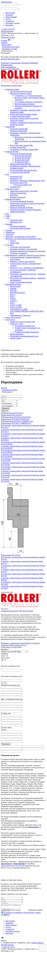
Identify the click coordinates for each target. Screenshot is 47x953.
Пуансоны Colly (16, 220)
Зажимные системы (13, 284)
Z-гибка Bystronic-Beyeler (20, 172)
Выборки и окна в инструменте (22, 261)
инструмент (34, 827)
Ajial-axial (9, 234)
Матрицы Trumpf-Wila (18, 131)
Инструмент (10, 13)
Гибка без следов (12, 189)
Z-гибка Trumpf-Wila (18, 147)
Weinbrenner (10, 232)
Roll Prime (14, 195)
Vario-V (13, 241)
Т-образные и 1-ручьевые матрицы (28, 96)
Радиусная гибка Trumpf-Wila (21, 145)
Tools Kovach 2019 (26, 611)
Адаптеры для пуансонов (20, 247)
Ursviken (8, 230)
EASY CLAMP (16, 307)
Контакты (9, 25)
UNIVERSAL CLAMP (18, 309)
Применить (5, 408)
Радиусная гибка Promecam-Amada (23, 114)
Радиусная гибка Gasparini (20, 228)
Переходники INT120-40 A (11, 415)
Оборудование (11, 17)
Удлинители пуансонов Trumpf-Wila (24, 149)
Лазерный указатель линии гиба (22, 322)
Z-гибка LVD (15, 187)
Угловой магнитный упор (25, 326)
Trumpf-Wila (10, 127)
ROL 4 (12, 295)
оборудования (19, 864)
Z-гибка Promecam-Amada (20, 116)
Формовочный (6, 65)
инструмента (6, 864)
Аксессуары (10, 320)
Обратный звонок (8, 37)
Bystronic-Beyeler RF (22, 158)
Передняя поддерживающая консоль (24, 336)
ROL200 (13, 290)
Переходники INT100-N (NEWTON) (15, 419)
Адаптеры (9, 245)
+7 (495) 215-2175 (8, 29)
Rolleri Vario (14, 243)
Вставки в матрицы (17, 197)
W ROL (13, 299)
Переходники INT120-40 (10, 555)
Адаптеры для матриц (18, 253)
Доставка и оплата (12, 23)
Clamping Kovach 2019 (9, 611)
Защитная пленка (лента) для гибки (24, 191)
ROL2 (12, 297)
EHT (7, 214)
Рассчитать (6, 744)
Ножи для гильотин (13, 317)
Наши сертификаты (8, 67)
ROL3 (12, 303)
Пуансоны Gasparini (18, 226)
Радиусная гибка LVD (18, 183)
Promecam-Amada (12, 89)
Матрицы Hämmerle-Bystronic (21, 208)
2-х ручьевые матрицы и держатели (28, 102)
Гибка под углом (16, 324)
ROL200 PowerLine (17, 293)
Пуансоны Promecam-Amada (21, 91)
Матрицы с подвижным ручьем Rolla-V (20, 237)
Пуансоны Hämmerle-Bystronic (22, 201)
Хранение (9, 15)
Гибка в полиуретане (18, 193)
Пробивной (33, 63)
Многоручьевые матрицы (25, 104)
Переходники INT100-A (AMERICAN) (16, 423)
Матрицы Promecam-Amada (20, 93)
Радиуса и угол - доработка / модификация (26, 268)
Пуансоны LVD (16, 176)
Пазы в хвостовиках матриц (21, 282)
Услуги (8, 19)
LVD (7, 174)
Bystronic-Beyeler (12, 152)
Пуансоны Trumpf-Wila (19, 129)
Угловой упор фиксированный (27, 332)
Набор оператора (16, 334)
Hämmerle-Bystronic (13, 199)
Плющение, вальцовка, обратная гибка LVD (27, 181)
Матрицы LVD (16, 178)
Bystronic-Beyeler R (22, 160)
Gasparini (8, 224)
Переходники (15, 286)
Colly (7, 218)
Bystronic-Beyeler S (22, 162)
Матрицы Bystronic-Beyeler (20, 164)
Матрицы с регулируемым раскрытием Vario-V (23, 239)
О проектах (9, 21)
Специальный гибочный (19, 63)
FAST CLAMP (15, 305)
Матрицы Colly (16, 222)
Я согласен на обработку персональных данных (22, 912)
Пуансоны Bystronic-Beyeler (21, 154)
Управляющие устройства (20, 315)
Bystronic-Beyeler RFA (23, 156)
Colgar (7, 216)
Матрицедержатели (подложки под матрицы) (27, 251)
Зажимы (13, 288)
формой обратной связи (10, 59)
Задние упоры (15, 338)
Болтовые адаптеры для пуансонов (23, 249)
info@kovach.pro (7, 31)
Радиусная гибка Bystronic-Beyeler (23, 170)
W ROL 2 (13, 301)
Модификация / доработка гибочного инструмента (25, 255)
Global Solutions (37, 943)
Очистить (5, 411)
